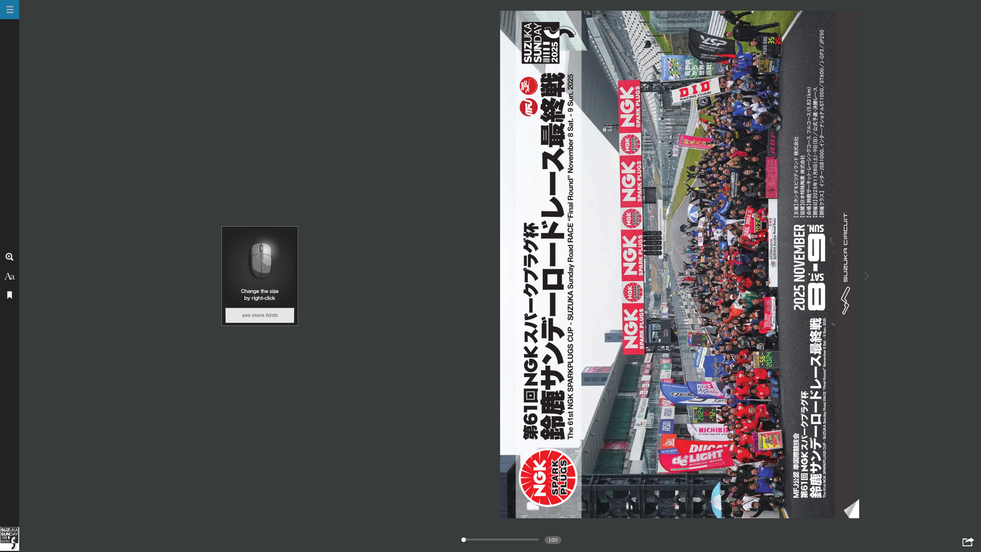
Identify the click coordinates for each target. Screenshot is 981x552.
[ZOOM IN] (9, 256)
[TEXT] (9, 276)
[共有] (968, 541)
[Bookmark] (9, 295)
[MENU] (9, 9)
